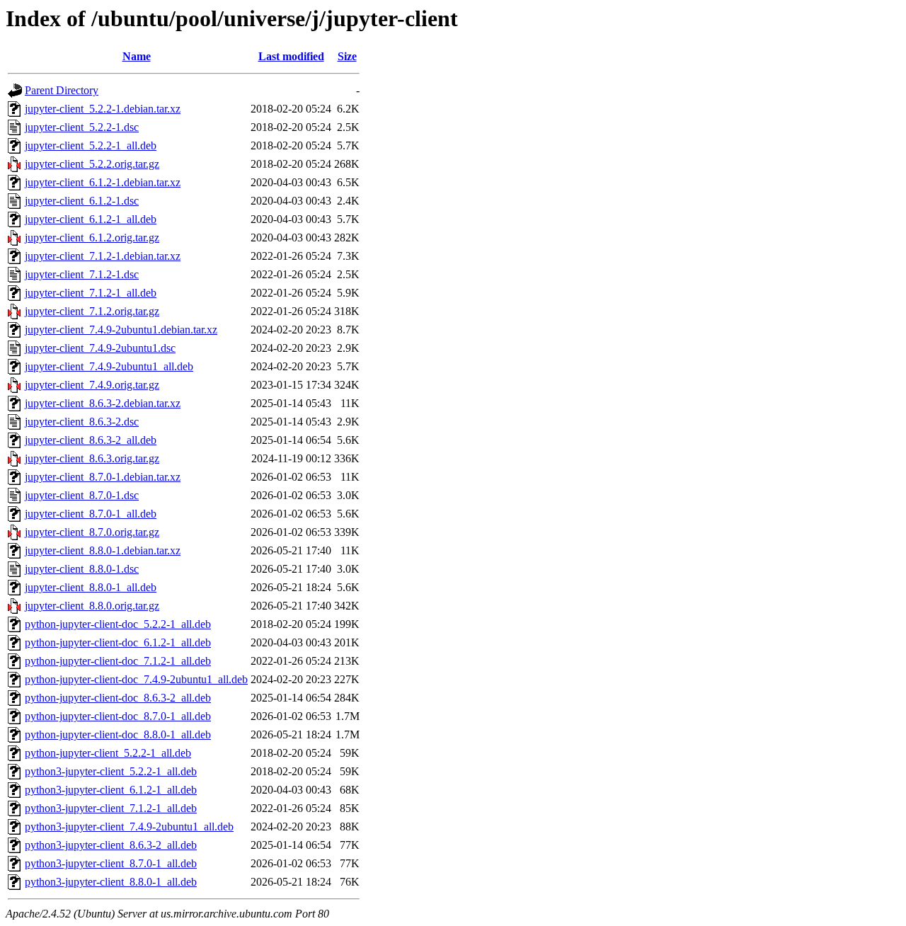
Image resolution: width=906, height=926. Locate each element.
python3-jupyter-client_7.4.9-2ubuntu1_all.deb (129, 827)
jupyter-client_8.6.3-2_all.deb (90, 440)
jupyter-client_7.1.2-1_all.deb (90, 293)
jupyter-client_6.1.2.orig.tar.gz (92, 238)
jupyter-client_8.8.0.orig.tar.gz (92, 606)
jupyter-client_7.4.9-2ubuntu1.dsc (100, 348)
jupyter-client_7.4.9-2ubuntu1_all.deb (109, 366)
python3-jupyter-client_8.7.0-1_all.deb (111, 863)
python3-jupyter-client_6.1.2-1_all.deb (111, 790)
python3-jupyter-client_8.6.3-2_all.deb (111, 845)
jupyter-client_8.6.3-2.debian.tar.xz (102, 403)
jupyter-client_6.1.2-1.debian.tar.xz (102, 182)
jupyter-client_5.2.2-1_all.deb (90, 145)
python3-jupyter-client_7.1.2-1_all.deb (111, 808)
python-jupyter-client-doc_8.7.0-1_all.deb (118, 716)
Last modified (291, 56)
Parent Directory (61, 90)
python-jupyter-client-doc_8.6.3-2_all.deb (118, 698)
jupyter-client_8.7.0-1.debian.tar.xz (102, 477)
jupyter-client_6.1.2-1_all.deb (90, 219)
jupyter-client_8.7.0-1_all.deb (90, 514)
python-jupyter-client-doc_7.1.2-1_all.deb (118, 661)
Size (347, 56)
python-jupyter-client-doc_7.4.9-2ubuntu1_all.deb (136, 679)
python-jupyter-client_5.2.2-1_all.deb (108, 753)
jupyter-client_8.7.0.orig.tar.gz (92, 532)
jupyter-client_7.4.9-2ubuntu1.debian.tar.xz (121, 330)
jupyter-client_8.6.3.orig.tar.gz (92, 458)
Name (136, 56)
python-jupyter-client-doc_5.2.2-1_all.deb (118, 624)
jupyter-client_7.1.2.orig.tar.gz (92, 311)
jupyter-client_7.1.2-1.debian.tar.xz (102, 256)
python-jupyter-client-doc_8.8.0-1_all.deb (118, 734)
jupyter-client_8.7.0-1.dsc (82, 495)
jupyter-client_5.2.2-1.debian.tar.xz (102, 109)
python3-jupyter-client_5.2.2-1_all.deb (111, 771)
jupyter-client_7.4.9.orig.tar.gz (92, 385)
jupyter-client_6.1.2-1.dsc (82, 201)
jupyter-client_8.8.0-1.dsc (82, 569)
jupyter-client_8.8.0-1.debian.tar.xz (102, 550)
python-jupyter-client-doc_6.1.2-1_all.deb (118, 642)
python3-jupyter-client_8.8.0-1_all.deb (111, 882)
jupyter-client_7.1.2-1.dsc (82, 274)
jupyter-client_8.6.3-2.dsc (82, 422)
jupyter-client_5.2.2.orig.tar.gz (92, 164)
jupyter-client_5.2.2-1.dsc (82, 127)
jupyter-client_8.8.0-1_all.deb (90, 587)
